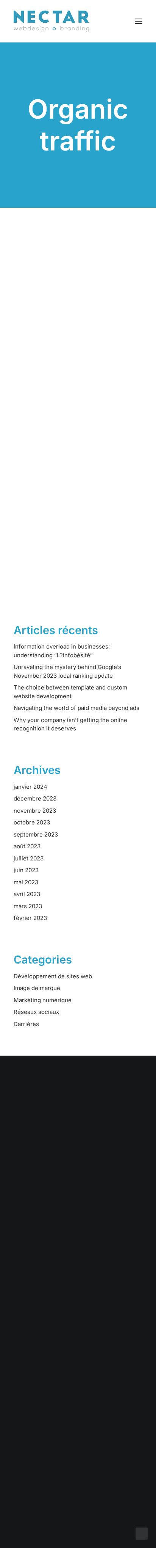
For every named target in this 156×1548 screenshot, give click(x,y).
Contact (78, 1312)
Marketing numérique (43, 1000)
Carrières (26, 1024)
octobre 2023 (32, 822)
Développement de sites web (53, 976)
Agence (78, 1302)
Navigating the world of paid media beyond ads (76, 707)
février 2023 (30, 917)
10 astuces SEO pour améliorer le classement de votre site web (72, 342)
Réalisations (78, 1282)
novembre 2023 (35, 810)
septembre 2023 (36, 834)
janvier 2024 (30, 786)
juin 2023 (26, 870)
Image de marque (37, 988)
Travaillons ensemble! (78, 1148)
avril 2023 (27, 894)
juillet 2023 (29, 858)
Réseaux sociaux (36, 1011)
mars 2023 (28, 906)
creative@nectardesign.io (78, 1455)
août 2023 (27, 846)
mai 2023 (26, 882)
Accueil (78, 1262)
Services (78, 1272)
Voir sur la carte (78, 1406)
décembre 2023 (35, 798)
